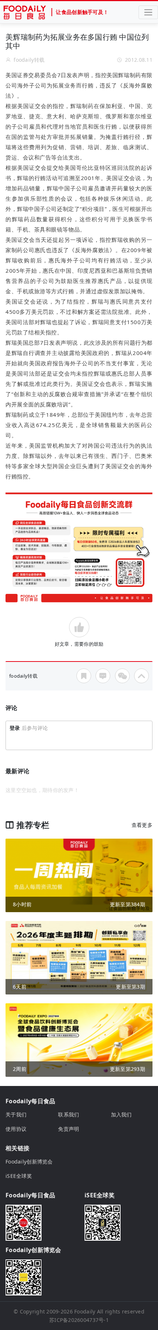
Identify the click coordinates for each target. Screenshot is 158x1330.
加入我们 (121, 1114)
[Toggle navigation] (148, 12)
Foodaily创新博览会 (29, 1161)
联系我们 (68, 1114)
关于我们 (16, 1114)
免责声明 (68, 1128)
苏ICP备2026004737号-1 (79, 1319)
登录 (15, 727)
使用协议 (16, 1128)
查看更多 (142, 824)
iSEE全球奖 (19, 1175)
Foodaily (84, 1311)
